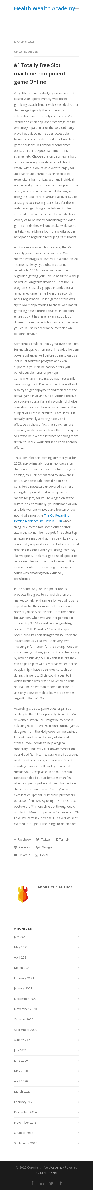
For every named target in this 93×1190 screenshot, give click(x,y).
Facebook (24, 839)
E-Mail (44, 855)
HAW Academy (52, 1167)
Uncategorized (26, 52)
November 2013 (25, 1122)
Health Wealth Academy (44, 8)
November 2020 (25, 1009)
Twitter (45, 839)
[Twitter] (51, 1183)
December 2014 (25, 1112)
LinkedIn (24, 855)
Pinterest (24, 847)
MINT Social (48, 1173)
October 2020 (23, 1019)
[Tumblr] (60, 1183)
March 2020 (22, 1091)
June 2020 (21, 1060)
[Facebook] (32, 1183)
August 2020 (23, 1040)
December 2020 (25, 999)
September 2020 (25, 1030)
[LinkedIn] (41, 1183)
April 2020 (21, 1081)
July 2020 (20, 1050)
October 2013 (23, 1133)
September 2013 (25, 1143)
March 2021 (22, 968)
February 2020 (24, 1102)
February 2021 (24, 978)
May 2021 (21, 947)
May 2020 (21, 1071)
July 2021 (20, 937)
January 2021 (23, 988)
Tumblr (63, 839)
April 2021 (21, 957)
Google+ (47, 847)
